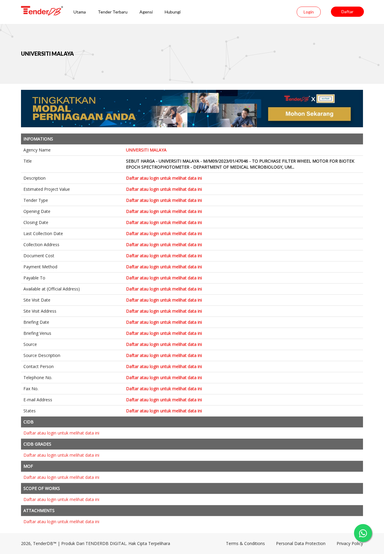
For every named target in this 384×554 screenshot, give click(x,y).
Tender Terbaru (113, 11)
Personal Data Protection (301, 543)
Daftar (347, 11)
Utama (80, 11)
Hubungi (173, 11)
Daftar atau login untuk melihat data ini (164, 178)
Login (309, 11)
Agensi (146, 11)
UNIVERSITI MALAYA (47, 53)
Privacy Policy (350, 543)
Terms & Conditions (245, 543)
